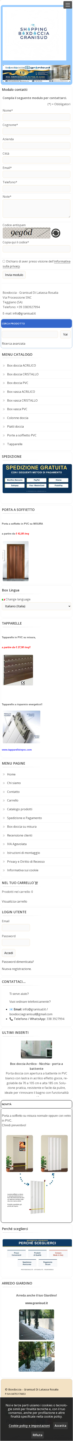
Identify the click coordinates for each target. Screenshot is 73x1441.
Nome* (8, 110)
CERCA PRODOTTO (13, 323)
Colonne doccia (17, 418)
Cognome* (10, 125)
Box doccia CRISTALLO (23, 374)
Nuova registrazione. (16, 969)
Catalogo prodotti (19, 809)
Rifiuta (37, 1435)
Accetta (60, 1426)
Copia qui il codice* (16, 242)
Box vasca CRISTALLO (22, 400)
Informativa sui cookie (22, 870)
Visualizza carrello (14, 901)
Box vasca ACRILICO (21, 392)
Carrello (12, 800)
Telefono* (10, 182)
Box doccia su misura (21, 826)
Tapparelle (14, 444)
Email (5, 921)
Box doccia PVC (17, 383)
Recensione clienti (19, 835)
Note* (7, 197)
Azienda (8, 139)
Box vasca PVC (17, 409)
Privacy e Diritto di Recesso (26, 862)
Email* (7, 168)
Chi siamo (14, 783)
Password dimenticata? (18, 962)
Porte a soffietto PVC (21, 435)
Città (6, 153)
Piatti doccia (15, 426)
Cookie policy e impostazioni (29, 1426)
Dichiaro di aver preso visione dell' (30, 261)
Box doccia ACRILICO (21, 365)
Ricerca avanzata (13, 343)
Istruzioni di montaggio (23, 853)
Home (11, 774)
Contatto (13, 792)
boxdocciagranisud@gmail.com (30, 1014)
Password (9, 936)
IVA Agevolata (17, 844)
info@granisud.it (24, 313)
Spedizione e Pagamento (24, 818)
